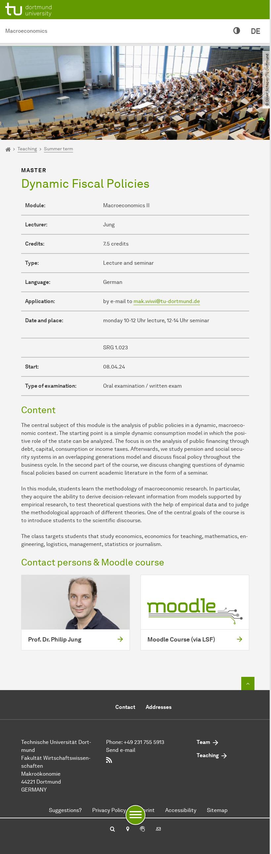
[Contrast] (237, 31)
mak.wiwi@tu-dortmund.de (167, 301)
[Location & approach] (127, 830)
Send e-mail (120, 750)
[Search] (112, 830)
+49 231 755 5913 (144, 742)
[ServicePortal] (142, 830)
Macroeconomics (26, 31)
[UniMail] (158, 830)
